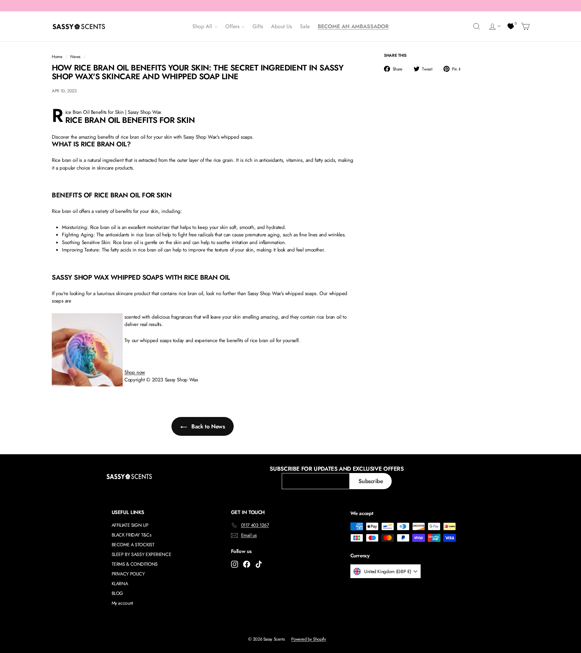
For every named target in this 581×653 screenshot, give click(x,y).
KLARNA (120, 583)
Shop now (134, 372)
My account (122, 603)
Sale (305, 26)
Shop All (203, 26)
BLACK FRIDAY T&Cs (132, 534)
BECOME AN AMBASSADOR (353, 26)
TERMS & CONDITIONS (135, 564)
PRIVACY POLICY (128, 573)
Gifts (258, 26)
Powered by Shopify (308, 639)
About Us (281, 26)
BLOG (117, 593)
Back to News (207, 426)
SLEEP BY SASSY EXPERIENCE (141, 554)
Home (57, 56)
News (75, 56)
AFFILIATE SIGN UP (130, 525)
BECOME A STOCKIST (133, 544)
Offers (233, 26)
